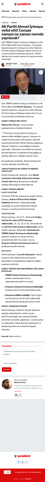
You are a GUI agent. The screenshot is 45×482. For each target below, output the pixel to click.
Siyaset (33, 11)
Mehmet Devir (20, 382)
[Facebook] (18, 462)
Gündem (5, 11)
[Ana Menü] (2, 4)
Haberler (4, 23)
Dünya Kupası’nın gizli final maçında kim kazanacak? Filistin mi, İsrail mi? (22, 17)
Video (24, 11)
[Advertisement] (22, 425)
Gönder (6, 369)
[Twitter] (20, 395)
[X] (22, 462)
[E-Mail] (16, 395)
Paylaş (6, 97)
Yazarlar (15, 11)
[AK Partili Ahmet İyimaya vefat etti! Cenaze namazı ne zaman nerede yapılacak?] (22, 81)
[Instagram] (26, 462)
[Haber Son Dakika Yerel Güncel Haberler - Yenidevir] (22, 4)
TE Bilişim (28, 479)
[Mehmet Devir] (7, 384)
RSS (8, 472)
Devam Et (17, 391)
